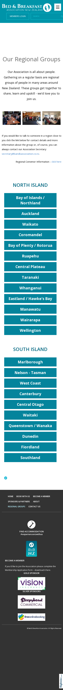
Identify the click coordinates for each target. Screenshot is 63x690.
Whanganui (30, 287)
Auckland (30, 213)
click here (56, 161)
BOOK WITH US (23, 496)
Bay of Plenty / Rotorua (30, 245)
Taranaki (30, 277)
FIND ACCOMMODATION (31, 531)
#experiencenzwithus (32, 534)
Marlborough (30, 362)
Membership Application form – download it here (27, 570)
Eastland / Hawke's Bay (30, 298)
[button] (62, 685)
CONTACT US (34, 506)
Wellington (30, 330)
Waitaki (30, 415)
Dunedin (30, 436)
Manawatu (30, 309)
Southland (30, 457)
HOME (10, 496)
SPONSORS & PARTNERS (19, 501)
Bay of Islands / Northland (30, 200)
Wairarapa (30, 319)
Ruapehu (30, 256)
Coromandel (30, 234)
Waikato (30, 224)
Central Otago (30, 404)
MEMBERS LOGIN (18, 16)
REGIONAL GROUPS (16, 506)
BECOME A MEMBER (41, 496)
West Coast (30, 383)
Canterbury (30, 393)
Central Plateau (30, 266)
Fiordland (30, 447)
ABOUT (36, 501)
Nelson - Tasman (30, 372)
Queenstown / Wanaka (30, 425)
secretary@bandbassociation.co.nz (20, 153)
